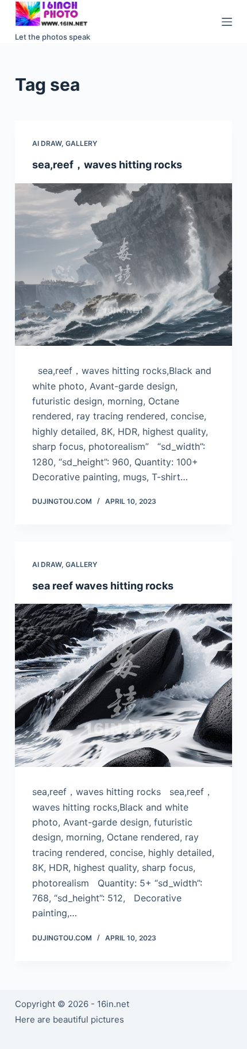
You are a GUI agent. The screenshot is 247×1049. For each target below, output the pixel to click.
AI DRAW (46, 143)
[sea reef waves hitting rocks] (123, 685)
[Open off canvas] (227, 22)
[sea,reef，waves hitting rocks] (123, 264)
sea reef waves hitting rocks (102, 586)
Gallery (81, 143)
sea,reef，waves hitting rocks (107, 165)
